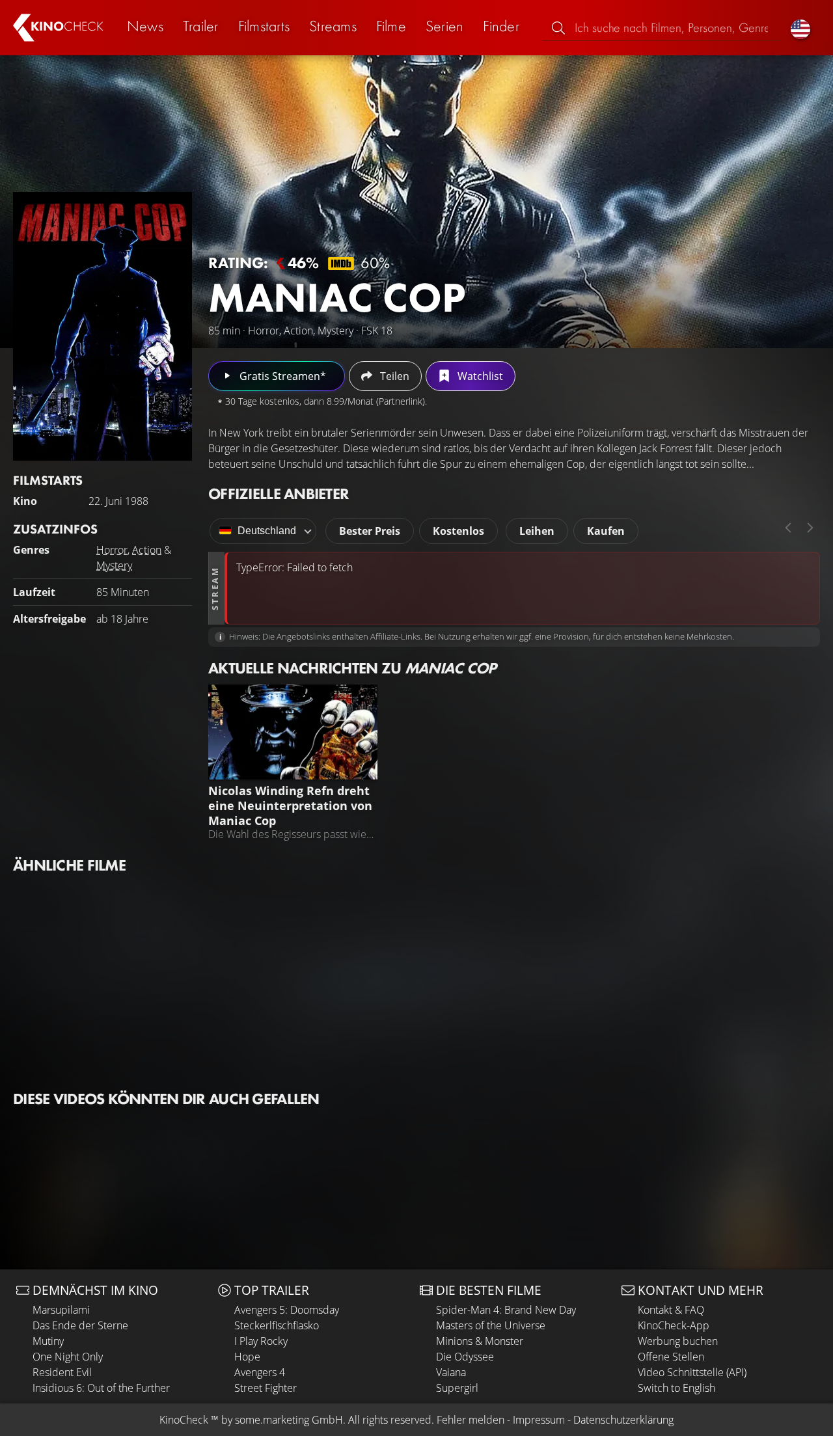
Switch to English (676, 1387)
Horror (112, 550)
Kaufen (606, 531)
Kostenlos (458, 531)
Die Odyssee (465, 1356)
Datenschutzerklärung (623, 1420)
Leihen (536, 531)
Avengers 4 (259, 1372)
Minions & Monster (479, 1341)
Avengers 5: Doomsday (286, 1309)
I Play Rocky (261, 1341)
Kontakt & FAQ (671, 1309)
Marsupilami (61, 1309)
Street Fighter (265, 1387)
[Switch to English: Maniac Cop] (800, 27)
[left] (788, 527)
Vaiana (451, 1372)
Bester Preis (369, 531)
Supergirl (457, 1387)
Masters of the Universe (490, 1325)
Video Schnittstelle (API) (692, 1372)
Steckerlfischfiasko (276, 1325)
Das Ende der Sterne (80, 1325)
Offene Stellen (671, 1356)
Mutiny (48, 1341)
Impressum (539, 1420)
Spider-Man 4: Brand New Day (506, 1309)
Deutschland (267, 530)
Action (146, 550)
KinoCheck (183, 1420)
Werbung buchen (678, 1341)
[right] (810, 527)
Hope (247, 1356)
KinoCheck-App (673, 1325)
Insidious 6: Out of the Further (101, 1387)
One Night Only (68, 1356)
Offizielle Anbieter (278, 493)
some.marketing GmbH (289, 1420)
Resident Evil (62, 1372)
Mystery (114, 565)
